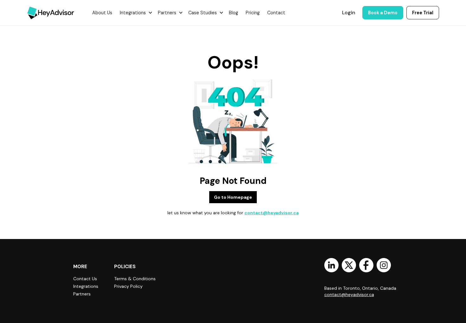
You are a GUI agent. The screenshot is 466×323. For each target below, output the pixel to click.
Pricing (253, 13)
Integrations (85, 286)
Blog (233, 13)
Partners (82, 294)
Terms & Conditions (135, 278)
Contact (276, 13)
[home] (50, 13)
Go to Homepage (233, 197)
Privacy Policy (128, 286)
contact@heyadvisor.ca (271, 213)
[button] (135, 12)
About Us (102, 13)
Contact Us (85, 278)
